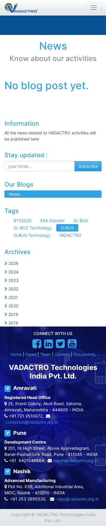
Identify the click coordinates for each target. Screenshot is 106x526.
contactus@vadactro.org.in (32, 422)
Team (45, 354)
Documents (84, 354)
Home (16, 354)
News (31, 354)
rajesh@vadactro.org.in (75, 460)
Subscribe (88, 166)
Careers (62, 354)
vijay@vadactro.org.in (78, 498)
